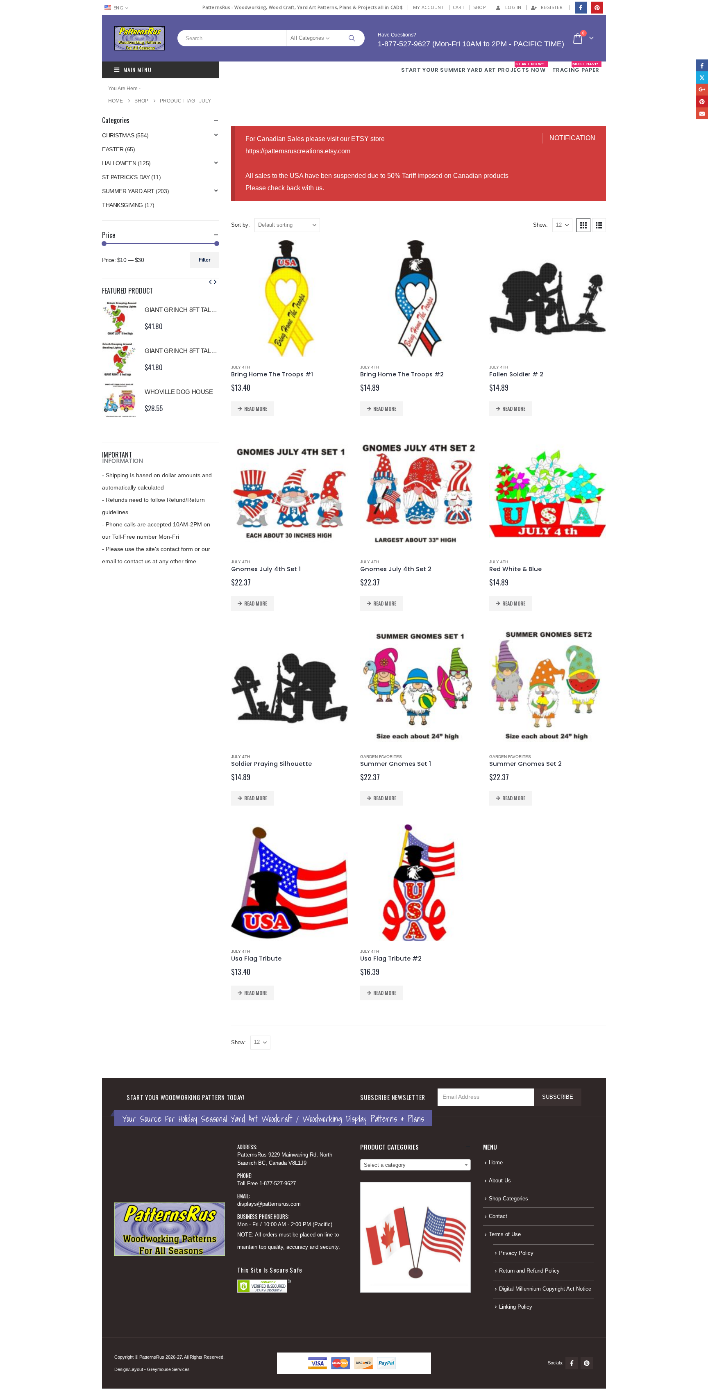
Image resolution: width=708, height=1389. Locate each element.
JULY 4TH (240, 367)
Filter (205, 260)
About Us (500, 1181)
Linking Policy (515, 1307)
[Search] (352, 38)
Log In (513, 7)
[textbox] (415, 1165)
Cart (459, 7)
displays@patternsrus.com (269, 1204)
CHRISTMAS (118, 135)
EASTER (112, 149)
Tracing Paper (575, 67)
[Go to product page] (289, 298)
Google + (702, 90)
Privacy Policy (516, 1253)
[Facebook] (581, 8)
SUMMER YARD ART (128, 191)
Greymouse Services (168, 1369)
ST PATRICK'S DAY (126, 177)
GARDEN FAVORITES (381, 756)
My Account (428, 7)
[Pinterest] (597, 8)
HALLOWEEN (119, 163)
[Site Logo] (139, 38)
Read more (255, 408)
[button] (583, 225)
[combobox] (415, 1164)
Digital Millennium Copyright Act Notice (545, 1289)
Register (552, 7)
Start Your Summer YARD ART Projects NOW (473, 67)
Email (702, 113)
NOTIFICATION (572, 137)
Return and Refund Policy (529, 1271)
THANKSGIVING (122, 205)
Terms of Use (505, 1234)
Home (496, 1163)
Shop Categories (508, 1199)
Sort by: (240, 225)
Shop (479, 7)
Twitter (702, 77)
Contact (498, 1216)
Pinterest (587, 1363)
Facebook (571, 1363)
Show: (540, 225)
